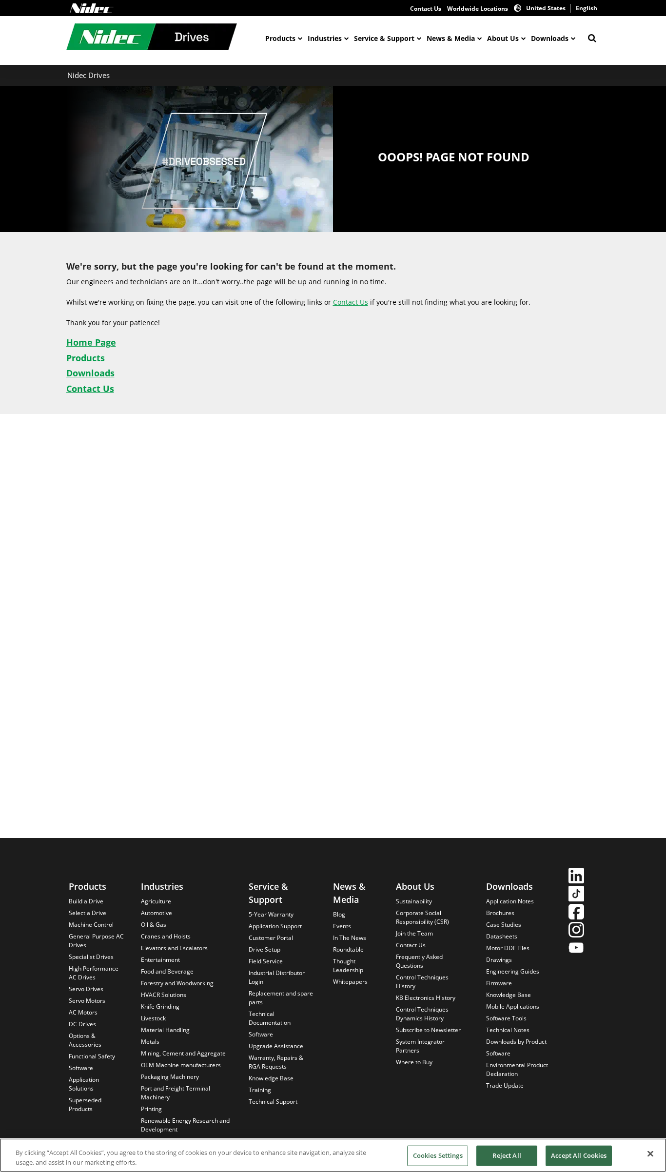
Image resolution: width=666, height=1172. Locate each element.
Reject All (506, 1155)
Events (342, 926)
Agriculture (156, 901)
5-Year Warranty (271, 914)
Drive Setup (264, 949)
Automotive (156, 913)
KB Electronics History (425, 998)
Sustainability (414, 901)
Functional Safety (92, 1056)
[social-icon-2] (576, 895)
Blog (339, 914)
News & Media (451, 38)
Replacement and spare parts (281, 997)
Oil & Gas (153, 924)
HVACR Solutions (163, 995)
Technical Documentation (270, 1018)
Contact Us (425, 8)
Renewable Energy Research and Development (185, 1124)
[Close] (650, 1154)
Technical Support (273, 1101)
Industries (325, 38)
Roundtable (348, 949)
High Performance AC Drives (93, 972)
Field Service (266, 961)
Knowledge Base (271, 1078)
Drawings (499, 960)
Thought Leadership (348, 965)
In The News (349, 938)
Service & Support (384, 38)
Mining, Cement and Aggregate (183, 1053)
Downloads (549, 38)
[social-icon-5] (576, 949)
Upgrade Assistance (276, 1046)
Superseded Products (85, 1104)
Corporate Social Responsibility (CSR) (422, 917)
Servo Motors (87, 1000)
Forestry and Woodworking (177, 983)
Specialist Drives (91, 957)
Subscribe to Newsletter (428, 1030)
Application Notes (510, 901)
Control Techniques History (422, 981)
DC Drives (82, 1024)
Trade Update (505, 1085)
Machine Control (91, 924)
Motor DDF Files (507, 948)
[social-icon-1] (576, 877)
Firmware (499, 983)
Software (81, 1068)
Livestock (153, 1018)
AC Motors (83, 1012)
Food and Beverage (167, 971)
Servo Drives (86, 989)
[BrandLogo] (151, 38)
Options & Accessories (85, 1040)
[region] (333, 1155)
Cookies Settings (438, 1155)
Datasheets (501, 936)
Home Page (91, 342)
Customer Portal (271, 938)
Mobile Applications (512, 1006)
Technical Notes (507, 1030)
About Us (503, 38)
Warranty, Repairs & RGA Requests (276, 1062)
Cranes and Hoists (166, 936)
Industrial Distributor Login (277, 977)
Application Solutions (84, 1084)
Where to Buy (414, 1062)
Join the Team (414, 933)
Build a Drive (86, 901)
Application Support (275, 926)
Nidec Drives (88, 75)
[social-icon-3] (576, 913)
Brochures (500, 913)
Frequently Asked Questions (419, 961)
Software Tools (506, 1018)
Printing (151, 1109)
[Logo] (92, 8)
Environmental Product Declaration (517, 1069)
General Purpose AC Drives (96, 940)
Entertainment (160, 960)
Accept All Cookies (579, 1155)
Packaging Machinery (170, 1077)
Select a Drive (87, 913)
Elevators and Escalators (174, 948)
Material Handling (165, 1030)
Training (260, 1090)
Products (280, 38)
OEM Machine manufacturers (181, 1065)
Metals (150, 1041)
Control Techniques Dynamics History (422, 1013)
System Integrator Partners (420, 1046)
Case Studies (503, 924)
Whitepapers (350, 981)
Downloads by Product (516, 1041)
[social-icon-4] (576, 931)
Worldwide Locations (477, 8)
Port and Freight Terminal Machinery (175, 1092)
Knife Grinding (160, 1006)
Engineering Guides (512, 971)
